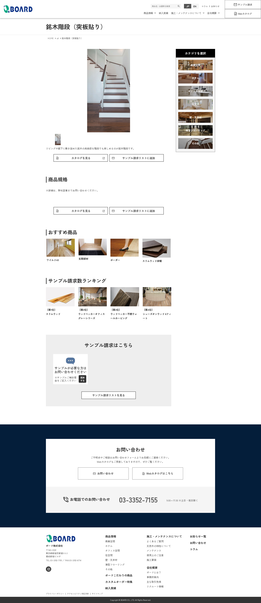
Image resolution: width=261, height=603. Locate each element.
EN (194, 6)
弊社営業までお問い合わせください (77, 190)
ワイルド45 (53, 260)
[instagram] (48, 569)
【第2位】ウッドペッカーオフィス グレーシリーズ (91, 314)
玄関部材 (83, 258)
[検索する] (178, 6)
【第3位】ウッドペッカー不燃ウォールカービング (123, 314)
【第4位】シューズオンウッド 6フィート (157, 314)
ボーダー (115, 260)
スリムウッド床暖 (152, 261)
